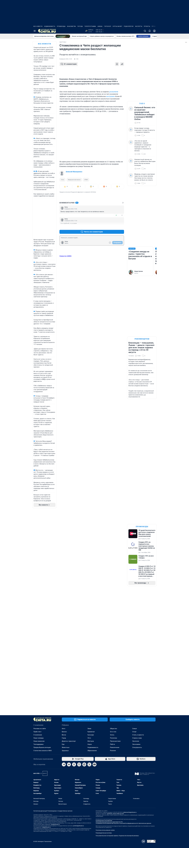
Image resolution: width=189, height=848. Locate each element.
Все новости (38, 26)
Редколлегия (128, 26)
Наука (90, 744)
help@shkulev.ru (46, 827)
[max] (84, 764)
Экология (135, 741)
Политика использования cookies (105, 830)
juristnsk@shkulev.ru (78, 825)
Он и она (113, 732)
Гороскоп (107, 26)
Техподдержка (38, 744)
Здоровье (65, 750)
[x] (89, 764)
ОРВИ (86, 179)
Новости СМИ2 (65, 256)
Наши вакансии (38, 741)
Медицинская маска (74, 179)
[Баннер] (63, 36)
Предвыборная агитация (42, 747)
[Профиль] (154, 31)
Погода (80, 26)
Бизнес (64, 732)
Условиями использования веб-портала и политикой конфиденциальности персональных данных (123, 823)
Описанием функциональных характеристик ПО (109, 822)
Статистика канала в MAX (42, 750)
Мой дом (91, 741)
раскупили (113, 92)
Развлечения (114, 747)
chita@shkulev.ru (55, 824)
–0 (121, 215)
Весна (64, 735)
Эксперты (138, 26)
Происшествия (115, 741)
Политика (113, 738)
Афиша (100, 26)
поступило (110, 96)
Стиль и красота (138, 735)
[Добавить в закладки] (117, 64)
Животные (65, 747)
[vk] (69, 764)
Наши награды (38, 738)
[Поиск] (145, 31)
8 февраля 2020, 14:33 (65, 59)
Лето (89, 738)
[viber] (79, 764)
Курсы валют (117, 26)
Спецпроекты (137, 747)
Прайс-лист (37, 732)
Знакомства (71, 26)
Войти (66, 243)
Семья (134, 728)
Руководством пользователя (104, 820)
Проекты (147, 26)
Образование (92, 750)
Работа (112, 744)
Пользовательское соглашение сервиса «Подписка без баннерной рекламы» (117, 835)
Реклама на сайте (39, 728)
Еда (63, 744)
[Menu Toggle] (34, 31)
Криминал (91, 732)
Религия (113, 750)
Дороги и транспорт (69, 741)
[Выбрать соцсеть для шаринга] (122, 64)
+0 (116, 215)
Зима (89, 728)
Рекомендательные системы (104, 833)
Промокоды (61, 26)
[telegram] (64, 764)
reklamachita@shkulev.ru (130, 812)
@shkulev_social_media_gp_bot (115, 813)
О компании (37, 735)
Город (64, 738)
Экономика (136, 744)
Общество (113, 728)
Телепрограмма (90, 26)
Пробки (154, 26)
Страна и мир (137, 738)
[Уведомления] (149, 31)
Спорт (134, 732)
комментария (70, 64)
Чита (62, 179)
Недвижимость (49, 26)
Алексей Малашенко (74, 172)
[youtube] (94, 764)
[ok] (74, 764)
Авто (63, 728)
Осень (112, 735)
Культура (91, 735)
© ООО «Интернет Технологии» (42, 841)
